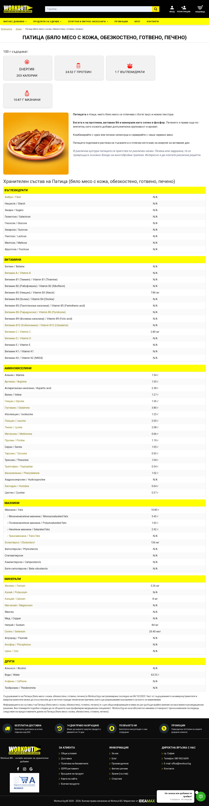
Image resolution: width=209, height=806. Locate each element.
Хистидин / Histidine (17, 486)
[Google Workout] (31, 768)
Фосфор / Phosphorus (18, 644)
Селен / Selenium (15, 631)
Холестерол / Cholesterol (20, 542)
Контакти (153, 21)
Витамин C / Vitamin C (18, 331)
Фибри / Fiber (13, 197)
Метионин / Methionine (18, 433)
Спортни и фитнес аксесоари (87, 21)
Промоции (121, 21)
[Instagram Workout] (24, 768)
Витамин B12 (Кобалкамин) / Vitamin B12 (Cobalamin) (36, 325)
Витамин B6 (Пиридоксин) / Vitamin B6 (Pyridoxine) (35, 312)
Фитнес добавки (13, 21)
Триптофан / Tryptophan (19, 466)
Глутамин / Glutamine (17, 407)
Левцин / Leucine (15, 420)
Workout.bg (6, 29)
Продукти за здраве (46, 21)
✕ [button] (196, 792)
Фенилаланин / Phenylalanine (22, 473)
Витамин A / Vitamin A (18, 273)
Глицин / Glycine (14, 401)
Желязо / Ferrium (15, 585)
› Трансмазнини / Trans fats (22, 535)
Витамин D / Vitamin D (18, 338)
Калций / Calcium (15, 598)
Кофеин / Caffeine (16, 681)
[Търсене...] (155, 9)
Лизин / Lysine (13, 427)
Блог (137, 21)
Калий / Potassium (16, 592)
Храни (19, 29)
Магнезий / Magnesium (18, 605)
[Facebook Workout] (18, 768)
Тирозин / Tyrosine (16, 453)
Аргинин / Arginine (16, 381)
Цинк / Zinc (11, 651)
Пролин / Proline (15, 440)
